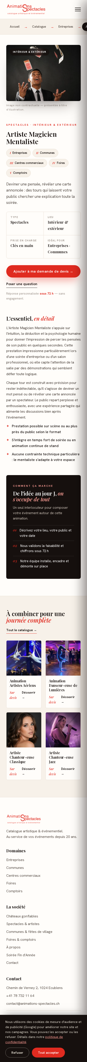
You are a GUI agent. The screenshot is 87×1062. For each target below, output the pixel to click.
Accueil (15, 27)
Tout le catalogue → (21, 630)
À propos (13, 947)
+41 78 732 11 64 (20, 995)
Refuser (17, 1053)
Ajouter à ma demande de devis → (43, 271)
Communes (45, 153)
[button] (78, 9)
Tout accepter (48, 1053)
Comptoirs (18, 173)
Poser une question (21, 284)
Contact (12, 962)
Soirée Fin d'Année (20, 955)
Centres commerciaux (27, 163)
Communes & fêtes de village (29, 931)
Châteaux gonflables (22, 916)
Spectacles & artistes (22, 923)
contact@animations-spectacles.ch (33, 1003)
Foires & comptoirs (21, 939)
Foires (58, 163)
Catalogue (39, 27)
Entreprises (65, 27)
